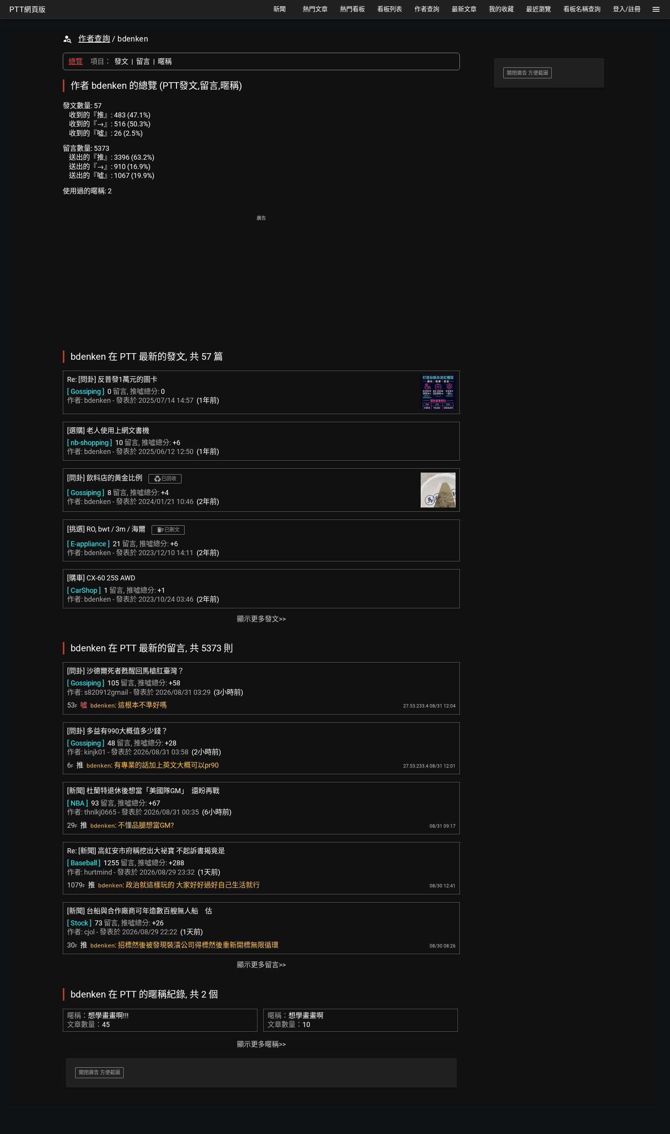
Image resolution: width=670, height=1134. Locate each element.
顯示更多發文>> (261, 619)
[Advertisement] (261, 277)
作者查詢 (94, 38)
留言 (143, 61)
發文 (121, 61)
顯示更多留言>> (261, 965)
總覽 (76, 61)
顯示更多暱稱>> (261, 1044)
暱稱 (165, 61)
